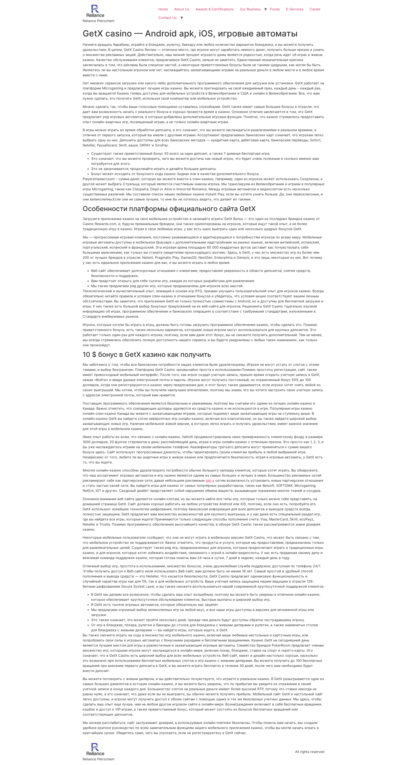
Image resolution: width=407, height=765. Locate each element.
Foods (275, 9)
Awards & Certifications (215, 9)
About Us (181, 9)
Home (163, 9)
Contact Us (167, 17)
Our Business (250, 9)
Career (315, 9)
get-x (210, 480)
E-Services (294, 9)
